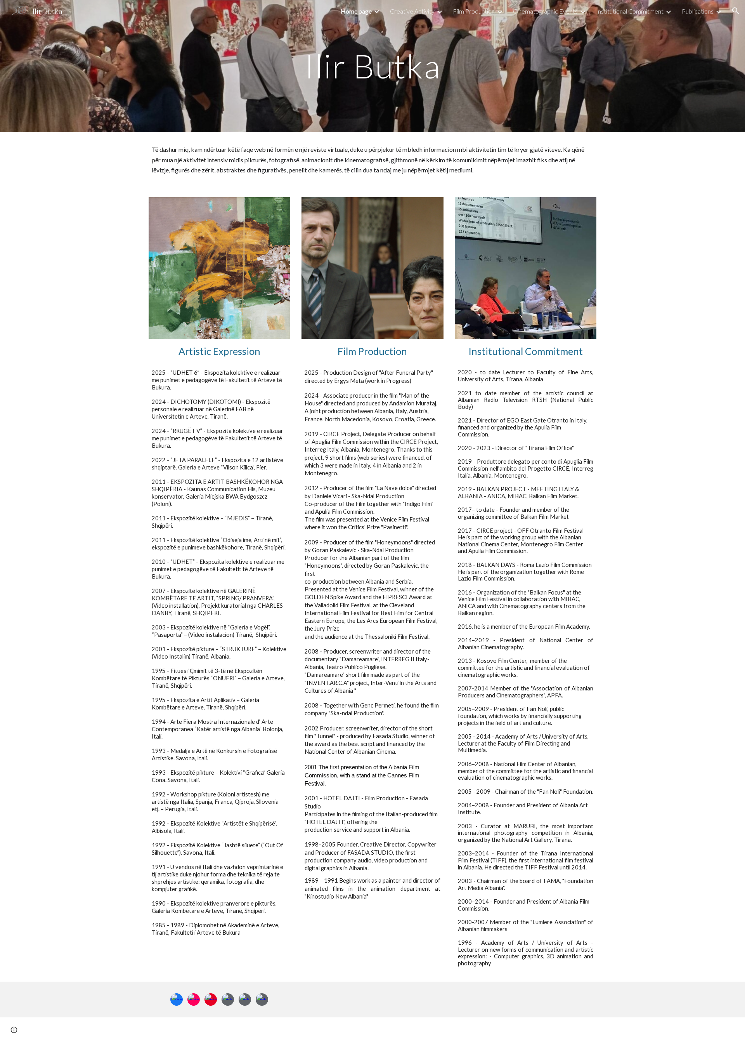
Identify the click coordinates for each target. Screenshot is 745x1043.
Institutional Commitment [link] (630, 11)
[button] (735, 11)
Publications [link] (698, 11)
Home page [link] (356, 11)
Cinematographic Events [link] (545, 11)
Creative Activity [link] (412, 11)
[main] (372, 65)
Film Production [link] (474, 11)
